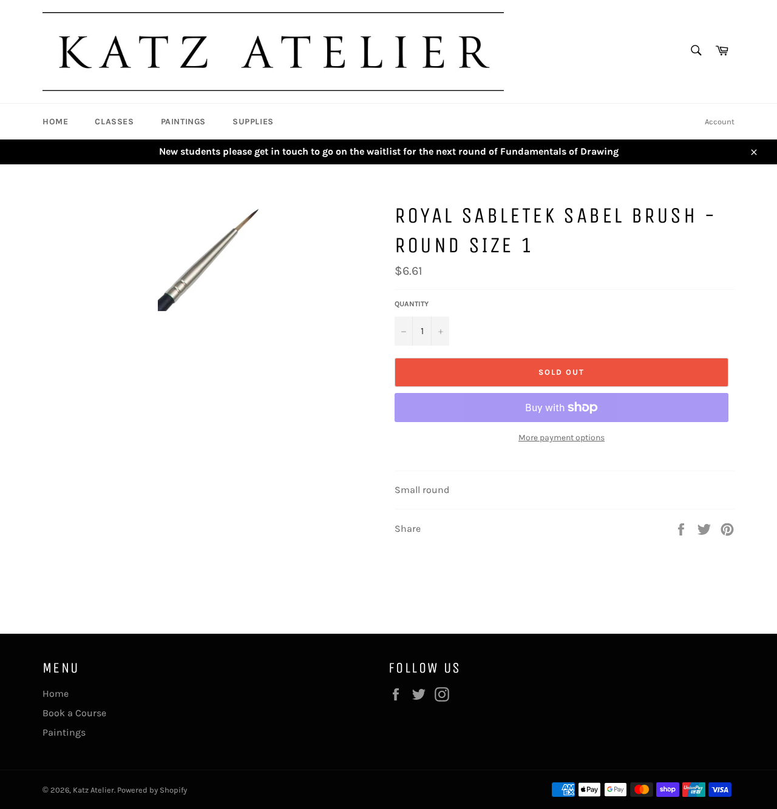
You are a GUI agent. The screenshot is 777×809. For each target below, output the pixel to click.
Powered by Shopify (152, 789)
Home (55, 121)
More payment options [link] (561, 437)
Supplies (253, 121)
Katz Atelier (93, 789)
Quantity (412, 304)
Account (720, 121)
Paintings (183, 121)
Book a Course (74, 713)
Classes (114, 121)
